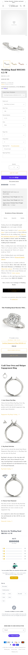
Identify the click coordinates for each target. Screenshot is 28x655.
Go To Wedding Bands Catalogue (14, 290)
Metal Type (5, 108)
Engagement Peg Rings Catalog (9, 415)
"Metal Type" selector (6, 269)
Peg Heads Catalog (6, 469)
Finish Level (5, 101)
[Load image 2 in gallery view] (14, 64)
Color (4, 122)
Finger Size (5, 132)
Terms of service (22, 649)
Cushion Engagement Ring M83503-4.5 (14, 343)
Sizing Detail (5, 139)
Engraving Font (11, 146)
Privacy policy (14, 649)
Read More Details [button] (14, 350)
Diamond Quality (6, 115)
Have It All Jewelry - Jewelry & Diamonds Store (15, 647)
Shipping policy (15, 652)
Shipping (2, 84)
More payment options (14, 181)
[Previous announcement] (2, 2)
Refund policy (7, 649)
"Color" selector (16, 273)
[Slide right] (26, 64)
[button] (3, 6)
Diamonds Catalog (6, 521)
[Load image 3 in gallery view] (21, 64)
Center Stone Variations (9, 92)
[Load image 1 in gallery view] (7, 64)
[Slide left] (1, 64)
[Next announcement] (25, 2)
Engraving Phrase (6, 153)
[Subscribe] (23, 630)
